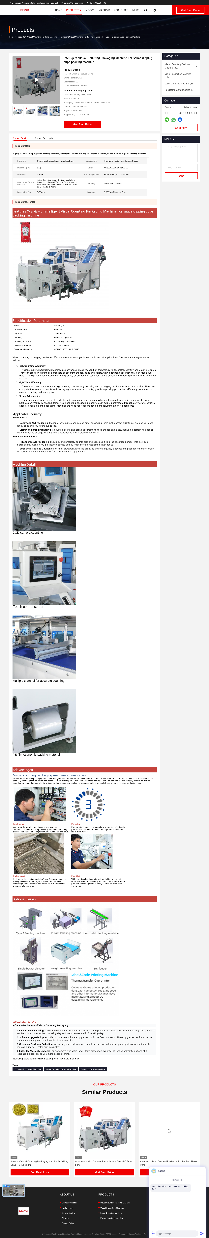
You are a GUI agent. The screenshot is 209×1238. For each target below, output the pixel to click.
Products (72, 10)
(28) (178, 76)
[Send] (202, 1233)
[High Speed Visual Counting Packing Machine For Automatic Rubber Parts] (169, 1131)
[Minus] (202, 1171)
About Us (120, 10)
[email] (180, 120)
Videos (90, 10)
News (135, 10)
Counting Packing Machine (93, 1069)
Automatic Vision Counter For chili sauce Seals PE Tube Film (39, 1163)
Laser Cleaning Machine (111, 1213)
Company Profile (69, 1203)
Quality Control (68, 1213)
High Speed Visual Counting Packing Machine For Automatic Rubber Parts (165, 1163)
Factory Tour (67, 1208)
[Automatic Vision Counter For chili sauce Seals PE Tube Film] (40, 1131)
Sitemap (65, 1218)
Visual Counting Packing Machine (42, 37)
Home (58, 10)
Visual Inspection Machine (112, 1208)
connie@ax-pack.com (73, 3)
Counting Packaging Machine (28, 1069)
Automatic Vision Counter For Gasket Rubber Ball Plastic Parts (104, 1163)
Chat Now (181, 127)
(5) (179, 90)
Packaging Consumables (111, 1218)
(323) (177, 66)
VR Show (104, 10)
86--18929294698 (97, 3)
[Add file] (153, 1233)
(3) (179, 83)
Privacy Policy (68, 1223)
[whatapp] (173, 120)
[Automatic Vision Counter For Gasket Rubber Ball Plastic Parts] (104, 1131)
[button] (58, 111)
